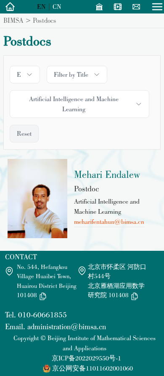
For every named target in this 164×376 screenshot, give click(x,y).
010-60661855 (42, 315)
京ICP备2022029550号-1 (86, 358)
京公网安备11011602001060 (92, 368)
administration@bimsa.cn (66, 326)
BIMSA (13, 20)
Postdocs (44, 20)
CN (57, 7)
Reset (24, 133)
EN (41, 7)
